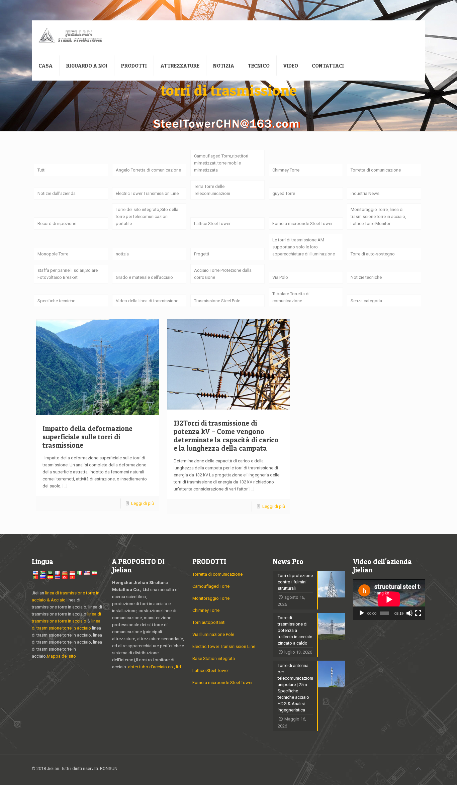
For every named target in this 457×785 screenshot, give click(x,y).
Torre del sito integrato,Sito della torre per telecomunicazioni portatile (147, 216)
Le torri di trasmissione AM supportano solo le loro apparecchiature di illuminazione (303, 246)
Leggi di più (142, 503)
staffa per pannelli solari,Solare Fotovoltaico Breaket (67, 274)
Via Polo (280, 277)
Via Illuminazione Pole (213, 634)
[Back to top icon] (418, 769)
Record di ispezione (56, 223)
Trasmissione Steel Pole (217, 300)
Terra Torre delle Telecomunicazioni (212, 190)
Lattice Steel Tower (212, 223)
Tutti (41, 170)
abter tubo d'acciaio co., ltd (154, 666)
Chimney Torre (285, 170)
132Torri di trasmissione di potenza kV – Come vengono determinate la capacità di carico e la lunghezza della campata (226, 435)
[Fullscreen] (418, 613)
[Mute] (409, 613)
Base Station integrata (213, 658)
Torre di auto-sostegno (373, 253)
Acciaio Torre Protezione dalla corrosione (223, 274)
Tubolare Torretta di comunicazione (290, 297)
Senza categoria (366, 300)
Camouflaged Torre (211, 586)
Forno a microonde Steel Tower (302, 223)
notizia (122, 253)
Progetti (201, 253)
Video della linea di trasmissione (147, 300)
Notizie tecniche (366, 277)
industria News (365, 193)
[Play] (361, 613)
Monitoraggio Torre (211, 598)
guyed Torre (283, 193)
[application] (389, 599)
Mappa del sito (61, 656)
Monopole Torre (52, 253)
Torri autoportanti (208, 622)
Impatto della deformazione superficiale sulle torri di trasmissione (87, 436)
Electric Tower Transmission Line (147, 193)
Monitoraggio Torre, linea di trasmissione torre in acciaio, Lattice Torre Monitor (378, 216)
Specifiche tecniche (56, 300)
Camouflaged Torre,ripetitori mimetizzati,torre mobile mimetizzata (221, 163)
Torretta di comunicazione (376, 170)
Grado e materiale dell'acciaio (144, 277)
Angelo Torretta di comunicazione (148, 170)
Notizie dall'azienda (56, 193)
